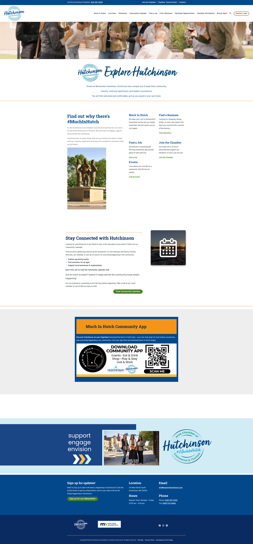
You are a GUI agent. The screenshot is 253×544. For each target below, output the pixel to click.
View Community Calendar (128, 291)
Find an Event (134, 177)
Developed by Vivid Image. (164, 540)
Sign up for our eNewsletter (83, 499)
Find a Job (133, 157)
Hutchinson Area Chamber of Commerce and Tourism (17, 13)
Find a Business (165, 133)
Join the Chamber (149, 2)
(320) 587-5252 (171, 500)
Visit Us (132, 133)
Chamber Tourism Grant (167, 2)
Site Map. (141, 540)
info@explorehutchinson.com (170, 488)
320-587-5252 (97, 2)
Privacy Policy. (150, 540)
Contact (182, 2)
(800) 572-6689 (169, 503)
